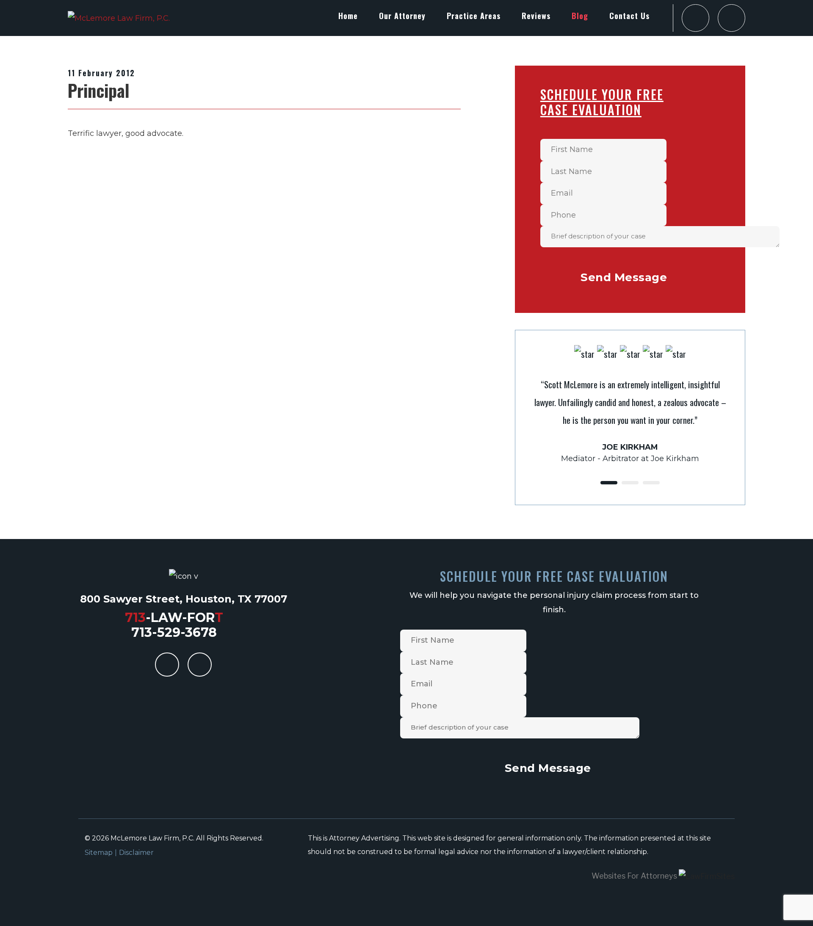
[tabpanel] (630, 404)
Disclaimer (136, 853)
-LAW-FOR (174, 617)
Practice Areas (474, 15)
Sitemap (99, 853)
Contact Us (629, 15)
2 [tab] (630, 482)
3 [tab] (651, 482)
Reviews (536, 15)
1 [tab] (608, 482)
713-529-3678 (174, 632)
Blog (580, 15)
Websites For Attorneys (634, 875)
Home (348, 15)
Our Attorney (402, 15)
